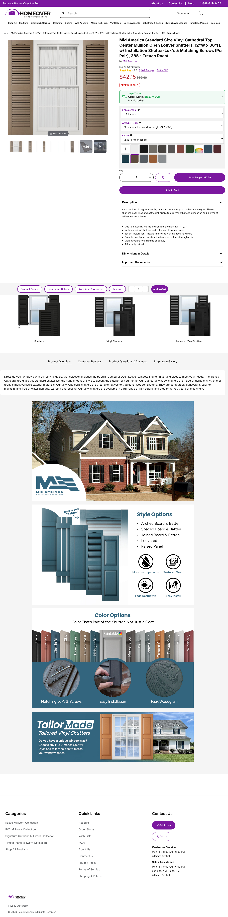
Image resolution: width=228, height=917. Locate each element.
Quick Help (165, 825)
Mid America (130, 61)
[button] (172, 97)
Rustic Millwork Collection (21, 822)
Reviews (117, 289)
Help (191, 3)
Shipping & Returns (90, 876)
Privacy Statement (18, 905)
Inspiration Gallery (58, 289)
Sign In (181, 13)
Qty (121, 170)
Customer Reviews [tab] (90, 361)
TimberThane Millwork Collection (26, 842)
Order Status (86, 829)
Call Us (163, 836)
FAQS (82, 842)
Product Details (30, 289)
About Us (157, 3)
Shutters (39, 341)
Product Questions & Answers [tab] (128, 361)
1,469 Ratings (146, 70)
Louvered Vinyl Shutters (189, 341)
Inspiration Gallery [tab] (165, 361)
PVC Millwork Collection (20, 829)
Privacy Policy (87, 862)
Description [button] (129, 202)
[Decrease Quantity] (123, 177)
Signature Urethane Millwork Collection (29, 836)
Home (5, 33)
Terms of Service (89, 869)
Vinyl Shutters (114, 341)
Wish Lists (85, 836)
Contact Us (176, 3)
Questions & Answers (90, 289)
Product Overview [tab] (59, 361)
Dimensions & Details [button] (135, 253)
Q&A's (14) (162, 70)
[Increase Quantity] (150, 177)
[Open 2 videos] (100, 146)
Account (84, 822)
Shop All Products (16, 849)
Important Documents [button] (136, 262)
